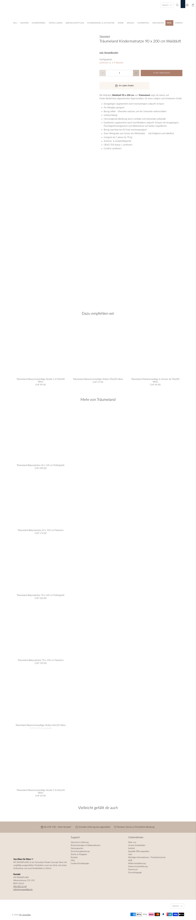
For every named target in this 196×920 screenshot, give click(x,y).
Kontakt (74, 857)
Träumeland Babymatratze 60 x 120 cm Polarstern (41, 530)
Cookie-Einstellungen (80, 863)
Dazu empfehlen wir (98, 313)
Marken (179, 23)
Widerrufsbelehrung (137, 863)
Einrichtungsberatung (80, 851)
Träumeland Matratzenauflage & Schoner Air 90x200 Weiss (155, 380)
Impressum (133, 870)
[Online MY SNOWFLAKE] (98, 10)
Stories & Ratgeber (79, 854)
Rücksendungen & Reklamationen (85, 845)
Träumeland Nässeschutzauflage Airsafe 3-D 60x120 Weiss (41, 791)
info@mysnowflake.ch (23, 890)
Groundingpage (135, 873)
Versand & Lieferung (80, 842)
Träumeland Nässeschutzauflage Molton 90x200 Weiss (98, 379)
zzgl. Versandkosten (108, 53)
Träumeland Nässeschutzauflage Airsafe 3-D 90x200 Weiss (41, 380)
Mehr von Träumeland (98, 400)
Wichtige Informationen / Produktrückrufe (146, 857)
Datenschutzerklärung (138, 867)
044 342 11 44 (20, 886)
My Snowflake (25, 915)
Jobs (130, 854)
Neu (15, 23)
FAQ (73, 860)
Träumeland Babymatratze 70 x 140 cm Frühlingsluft (40, 595)
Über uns (132, 842)
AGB (130, 860)
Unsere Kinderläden (136, 845)
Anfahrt (131, 848)
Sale (169, 23)
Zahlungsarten (77, 848)
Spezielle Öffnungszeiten (138, 851)
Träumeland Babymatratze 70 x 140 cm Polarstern (41, 660)
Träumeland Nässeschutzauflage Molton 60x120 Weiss (40, 725)
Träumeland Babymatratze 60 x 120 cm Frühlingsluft (40, 465)
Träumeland (104, 36)
